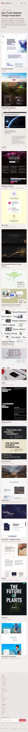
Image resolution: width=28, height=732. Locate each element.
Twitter (3, 706)
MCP (2, 697)
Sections (3, 679)
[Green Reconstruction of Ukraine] (14, 286)
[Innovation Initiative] (14, 50)
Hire (2, 693)
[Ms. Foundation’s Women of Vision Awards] (14, 246)
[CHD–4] (14, 364)
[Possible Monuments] (14, 325)
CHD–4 (3, 383)
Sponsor (3, 700)
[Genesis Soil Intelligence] (14, 89)
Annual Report (4, 658)
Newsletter (4, 698)
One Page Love (7, 3)
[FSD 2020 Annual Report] (14, 638)
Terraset (3, 147)
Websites (3, 678)
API (2, 695)
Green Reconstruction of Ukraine (11, 305)
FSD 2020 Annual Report (8, 656)
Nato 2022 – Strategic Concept (10, 539)
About (25, 728)
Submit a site (4, 691)
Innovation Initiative (7, 69)
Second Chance (6, 461)
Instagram (3, 708)
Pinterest (3, 712)
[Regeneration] (14, 482)
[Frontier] (14, 560)
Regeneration (5, 500)
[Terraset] (14, 128)
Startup (9, 109)
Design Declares (6, 422)
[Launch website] (26, 69)
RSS (2, 714)
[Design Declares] (14, 404)
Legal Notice (15, 728)
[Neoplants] (14, 599)
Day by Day (4, 225)
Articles (3, 685)
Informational (11, 306)
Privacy (21, 728)
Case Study (3, 306)
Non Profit (3, 70)
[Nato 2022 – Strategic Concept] (14, 521)
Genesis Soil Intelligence (8, 108)
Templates (4, 681)
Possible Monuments (7, 344)
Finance (3, 580)
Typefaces (4, 683)
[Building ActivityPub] (14, 168)
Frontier (3, 578)
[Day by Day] (14, 207)
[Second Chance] (14, 443)
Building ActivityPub (7, 186)
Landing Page (4, 384)
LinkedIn (3, 710)
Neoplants (4, 617)
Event (2, 267)
